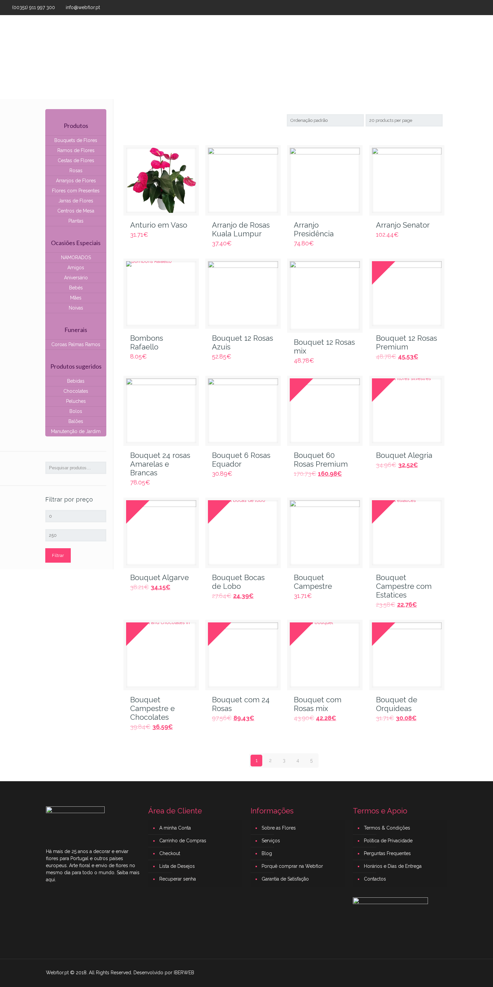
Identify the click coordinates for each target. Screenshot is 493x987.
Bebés (76, 287)
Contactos (375, 879)
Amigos (75, 267)
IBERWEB (184, 972)
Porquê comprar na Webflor (292, 866)
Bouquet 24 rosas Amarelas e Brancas (160, 464)
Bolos (75, 411)
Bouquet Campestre (313, 582)
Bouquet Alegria (404, 455)
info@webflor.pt (83, 7)
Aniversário (76, 277)
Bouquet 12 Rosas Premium (406, 342)
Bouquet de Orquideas (396, 704)
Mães (75, 297)
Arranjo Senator (403, 225)
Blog (267, 853)
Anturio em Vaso (158, 225)
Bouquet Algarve (159, 577)
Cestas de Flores (76, 160)
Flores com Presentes (76, 190)
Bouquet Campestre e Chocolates (152, 708)
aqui (50, 879)
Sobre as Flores (279, 828)
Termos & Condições (387, 828)
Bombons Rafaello (146, 342)
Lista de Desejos (177, 866)
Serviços (271, 840)
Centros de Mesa (75, 211)
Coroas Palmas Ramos (75, 344)
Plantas (76, 221)
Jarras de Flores (75, 200)
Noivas (76, 308)
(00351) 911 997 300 (33, 7)
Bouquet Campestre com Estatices (404, 586)
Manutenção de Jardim (76, 431)
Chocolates (75, 391)
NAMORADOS (76, 257)
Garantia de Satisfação (285, 879)
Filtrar (58, 555)
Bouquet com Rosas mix (317, 704)
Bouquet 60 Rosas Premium (321, 459)
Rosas (76, 170)
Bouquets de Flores (75, 140)
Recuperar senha (177, 879)
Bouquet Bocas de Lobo (238, 582)
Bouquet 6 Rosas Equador (241, 459)
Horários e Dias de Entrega (393, 866)
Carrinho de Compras (182, 840)
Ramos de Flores (76, 150)
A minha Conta (175, 828)
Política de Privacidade (388, 840)
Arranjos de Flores (76, 180)
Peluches (76, 401)
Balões (75, 421)
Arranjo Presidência (314, 229)
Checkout (169, 853)
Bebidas (76, 381)
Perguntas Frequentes (387, 853)
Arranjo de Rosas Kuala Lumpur (241, 229)
